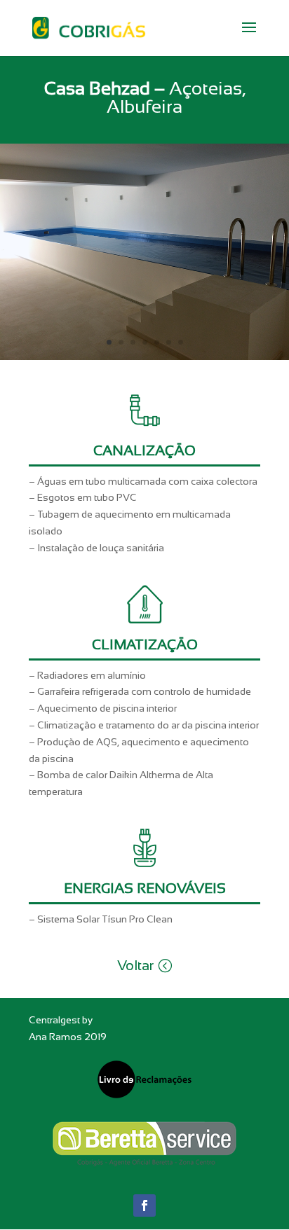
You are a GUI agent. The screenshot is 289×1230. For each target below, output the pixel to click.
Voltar (135, 965)
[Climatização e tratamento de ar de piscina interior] (144, 356)
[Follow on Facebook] (144, 1205)
